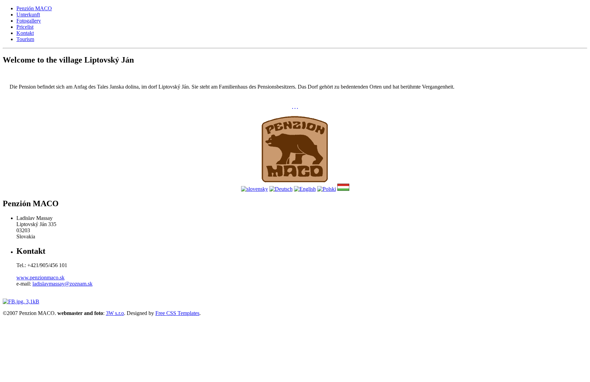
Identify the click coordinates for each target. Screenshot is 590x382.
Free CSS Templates (177, 313)
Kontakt (25, 33)
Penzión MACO (34, 8)
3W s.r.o (115, 313)
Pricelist (24, 27)
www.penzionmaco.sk (40, 277)
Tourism (25, 39)
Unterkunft (28, 14)
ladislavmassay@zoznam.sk (62, 284)
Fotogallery (28, 21)
